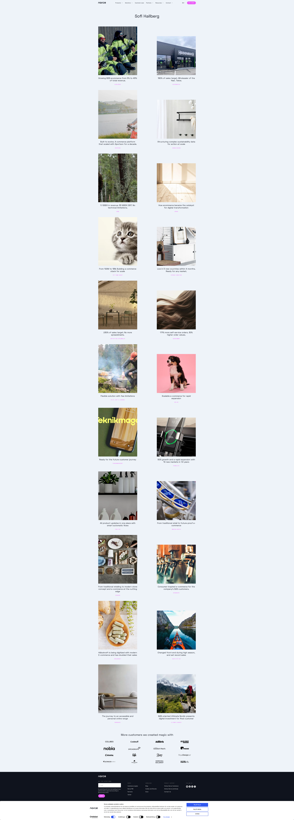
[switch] (128, 817)
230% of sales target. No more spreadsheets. (118, 333)
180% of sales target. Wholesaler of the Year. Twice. (176, 79)
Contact (168, 3)
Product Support (169, 783)
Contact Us (167, 791)
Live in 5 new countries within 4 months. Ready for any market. (176, 270)
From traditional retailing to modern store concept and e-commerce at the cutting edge (117, 589)
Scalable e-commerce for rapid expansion (176, 397)
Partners (149, 3)
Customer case (139, 3)
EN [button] (183, 3)
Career (129, 794)
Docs (146, 791)
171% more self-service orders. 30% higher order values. (176, 333)
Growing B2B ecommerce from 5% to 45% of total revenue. (117, 79)
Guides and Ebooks (151, 788)
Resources (158, 3)
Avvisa (197, 813)
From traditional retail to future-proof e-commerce (176, 524)
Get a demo (191, 2)
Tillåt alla (197, 804)
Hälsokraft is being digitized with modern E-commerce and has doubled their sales (117, 653)
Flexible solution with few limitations (118, 396)
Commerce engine (133, 786)
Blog (146, 786)
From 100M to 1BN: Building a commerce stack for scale (117, 270)
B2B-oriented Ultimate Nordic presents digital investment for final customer (176, 717)
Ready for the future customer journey (117, 459)
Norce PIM (130, 788)
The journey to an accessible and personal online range (117, 717)
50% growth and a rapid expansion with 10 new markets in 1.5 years (176, 460)
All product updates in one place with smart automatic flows (117, 524)
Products (118, 3)
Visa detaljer (166, 817)
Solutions (128, 3)
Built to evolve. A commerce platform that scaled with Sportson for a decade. (118, 142)
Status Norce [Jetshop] (171, 788)
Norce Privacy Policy (103, 792)
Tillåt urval (197, 809)
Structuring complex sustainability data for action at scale (176, 142)
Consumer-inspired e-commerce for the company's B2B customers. (176, 587)
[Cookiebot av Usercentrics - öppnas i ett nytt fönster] (94, 817)
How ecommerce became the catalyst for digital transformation (176, 206)
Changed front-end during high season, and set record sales (176, 653)
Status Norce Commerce (171, 786)
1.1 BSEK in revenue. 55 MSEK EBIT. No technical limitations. (117, 206)
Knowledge (148, 783)
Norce (129, 783)
